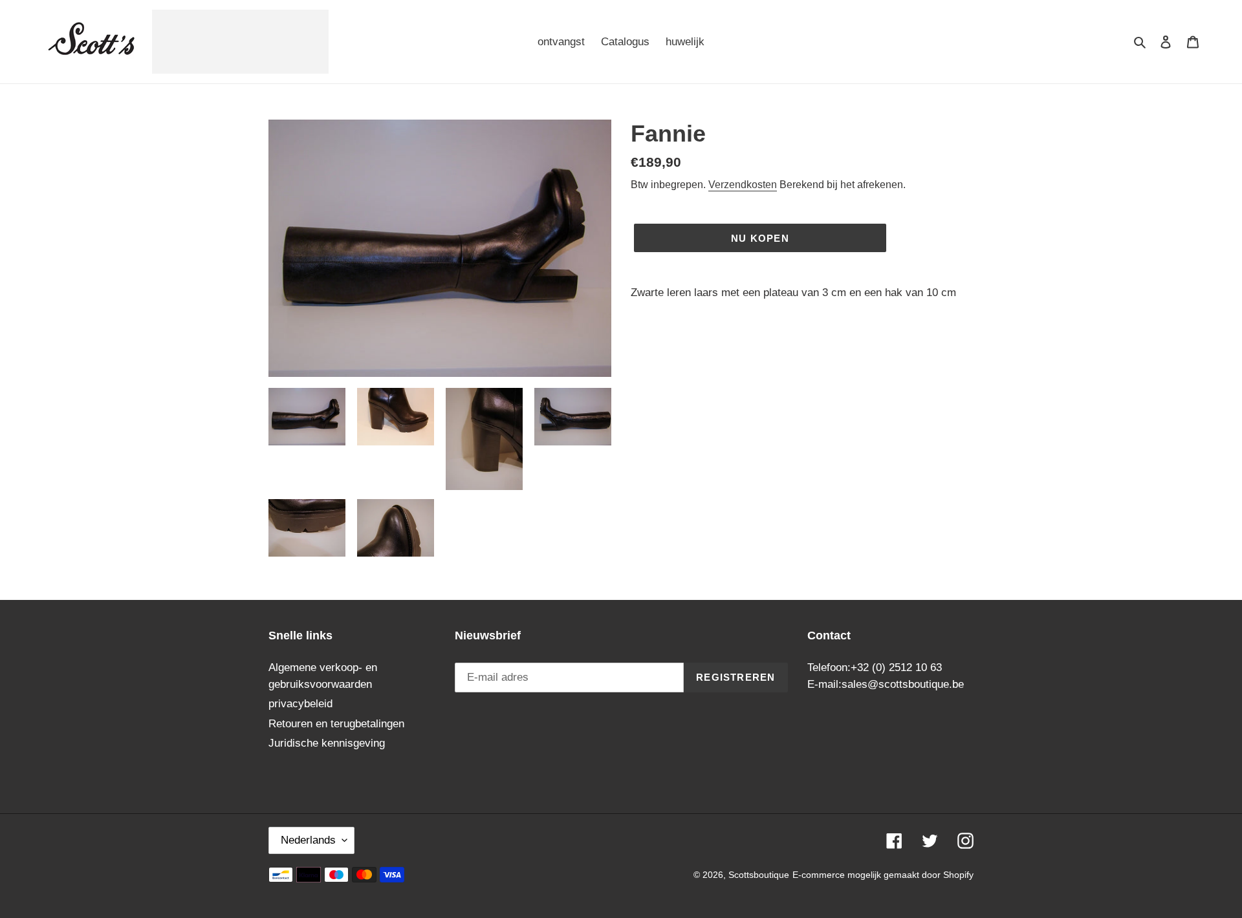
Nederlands (308, 840)
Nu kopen (760, 238)
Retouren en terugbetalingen (336, 724)
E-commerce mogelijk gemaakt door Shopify (883, 875)
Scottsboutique (758, 875)
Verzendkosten (742, 184)
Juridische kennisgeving (326, 743)
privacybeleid (300, 704)
